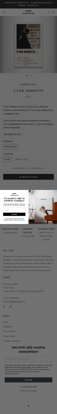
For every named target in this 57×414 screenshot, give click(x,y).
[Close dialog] (55, 191)
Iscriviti (14, 214)
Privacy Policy (21, 220)
